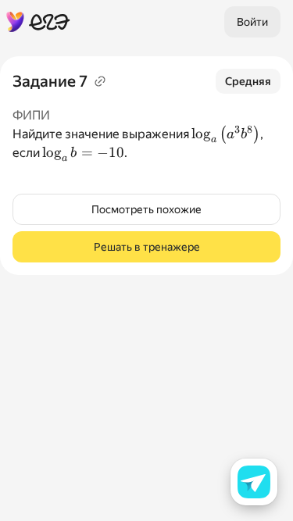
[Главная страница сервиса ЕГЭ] (38, 21)
